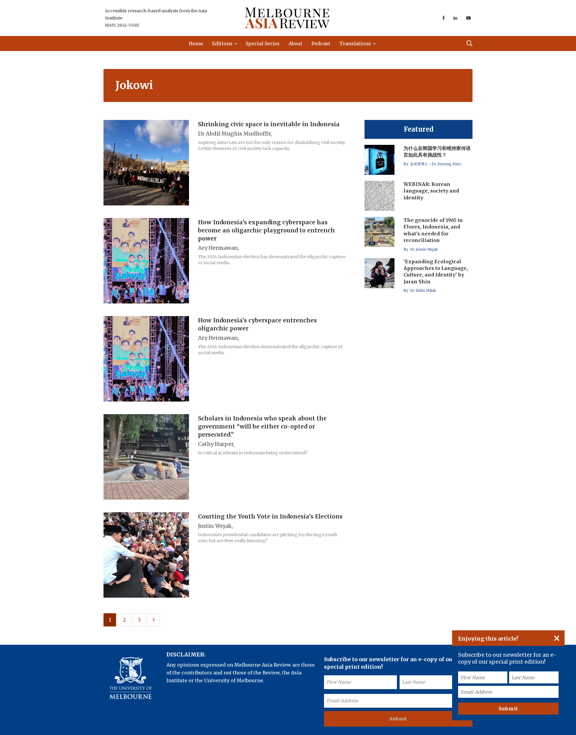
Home (196, 43)
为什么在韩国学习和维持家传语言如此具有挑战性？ (437, 151)
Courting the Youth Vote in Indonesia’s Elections (270, 516)
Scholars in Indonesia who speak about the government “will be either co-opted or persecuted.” (262, 426)
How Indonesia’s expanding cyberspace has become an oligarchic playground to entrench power (266, 230)
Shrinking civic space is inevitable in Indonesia (269, 124)
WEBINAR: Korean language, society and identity (431, 191)
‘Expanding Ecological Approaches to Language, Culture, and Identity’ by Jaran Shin (436, 271)
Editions (222, 43)
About (295, 43)
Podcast (320, 43)
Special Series (263, 43)
